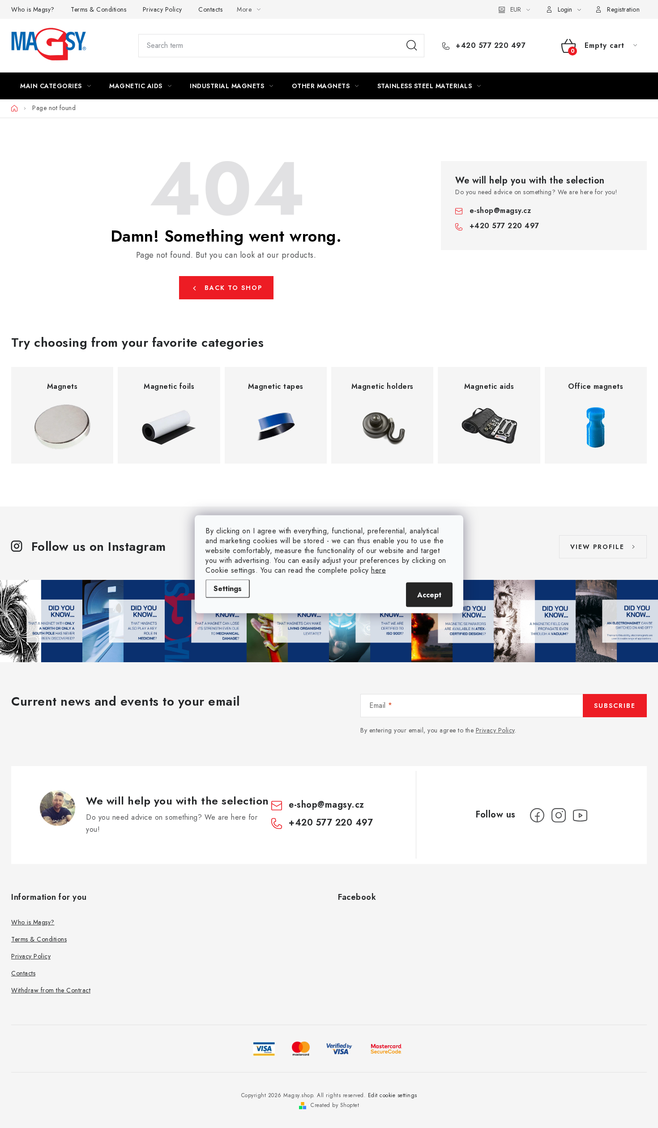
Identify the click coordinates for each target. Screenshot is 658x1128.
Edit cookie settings (392, 1095)
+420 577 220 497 (489, 45)
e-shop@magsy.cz (500, 210)
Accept (429, 594)
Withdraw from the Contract (50, 990)
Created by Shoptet (335, 1105)
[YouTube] (580, 815)
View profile (597, 546)
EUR (515, 9)
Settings (228, 588)
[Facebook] (537, 815)
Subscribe (615, 705)
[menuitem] (55, 85)
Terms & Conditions (98, 9)
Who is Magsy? (33, 9)
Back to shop (233, 287)
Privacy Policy (162, 9)
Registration (623, 9)
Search (411, 45)
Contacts (210, 9)
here (378, 570)
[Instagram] (558, 815)
